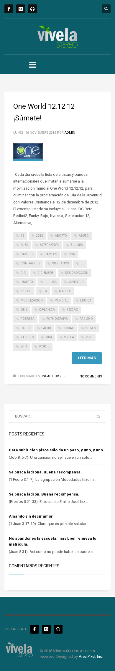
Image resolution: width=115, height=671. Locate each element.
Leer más (87, 358)
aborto (61, 235)
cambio (27, 254)
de (82, 263)
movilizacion (32, 300)
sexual (68, 328)
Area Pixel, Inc (90, 656)
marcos (65, 291)
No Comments (91, 376)
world (44, 346)
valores (27, 337)
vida (48, 337)
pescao (72, 309)
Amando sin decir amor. (31, 516)
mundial (61, 300)
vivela (69, 337)
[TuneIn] (32, 8)
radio (25, 328)
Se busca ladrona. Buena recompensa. (45, 472)
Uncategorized (53, 376)
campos (51, 254)
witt (24, 346)
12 (22, 235)
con (72, 254)
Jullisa (51, 282)
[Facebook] (8, 8)
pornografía (57, 318)
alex (24, 244)
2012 (39, 235)
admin (70, 133)
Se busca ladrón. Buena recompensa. (44, 494)
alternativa (49, 244)
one (24, 309)
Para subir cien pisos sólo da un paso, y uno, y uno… (57, 450)
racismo (86, 318)
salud (46, 328)
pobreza (27, 318)
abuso (84, 235)
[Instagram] (20, 8)
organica (47, 309)
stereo (91, 328)
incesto (27, 282)
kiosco (26, 291)
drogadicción (76, 272)
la (45, 291)
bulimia (76, 244)
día (23, 272)
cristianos (60, 263)
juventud (76, 282)
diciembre (45, 272)
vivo (89, 337)
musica (85, 300)
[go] (98, 416)
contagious (30, 263)
